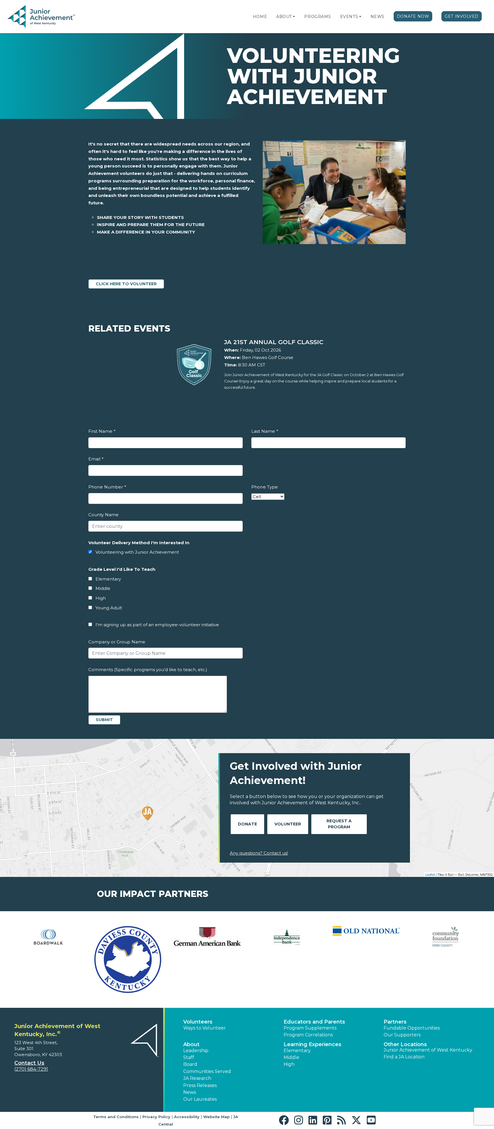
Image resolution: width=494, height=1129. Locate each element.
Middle (102, 588)
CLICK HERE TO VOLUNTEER (126, 283)
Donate (247, 824)
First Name (101, 431)
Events (349, 16)
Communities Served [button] (207, 1071)
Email (95, 459)
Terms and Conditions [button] (116, 1116)
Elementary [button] (297, 1050)
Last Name (264, 431)
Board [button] (190, 1064)
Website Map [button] (216, 1116)
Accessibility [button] (187, 1116)
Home (260, 16)
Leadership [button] (195, 1050)
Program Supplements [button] (310, 1028)
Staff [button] (188, 1057)
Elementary (108, 579)
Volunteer (287, 824)
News (377, 16)
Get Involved (462, 16)
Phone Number (107, 487)
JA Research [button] (197, 1078)
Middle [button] (291, 1057)
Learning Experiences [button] (312, 1044)
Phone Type (264, 487)
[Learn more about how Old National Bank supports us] (366, 931)
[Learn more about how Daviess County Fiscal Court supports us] (127, 959)
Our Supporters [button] (402, 1035)
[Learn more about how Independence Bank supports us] (286, 937)
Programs (317, 16)
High (100, 598)
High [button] (289, 1064)
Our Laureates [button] (200, 1099)
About (284, 16)
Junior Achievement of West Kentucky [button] (428, 1050)
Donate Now (413, 16)
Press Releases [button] (200, 1085)
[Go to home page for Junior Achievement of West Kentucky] (42, 17)
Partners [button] (395, 1021)
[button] (294, 16)
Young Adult (108, 608)
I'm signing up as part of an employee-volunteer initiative (157, 624)
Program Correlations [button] (308, 1035)
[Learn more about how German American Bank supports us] (207, 937)
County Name (103, 514)
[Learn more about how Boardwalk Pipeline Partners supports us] (48, 937)
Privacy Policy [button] (156, 1116)
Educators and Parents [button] (314, 1021)
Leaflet (430, 874)
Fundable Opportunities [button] (412, 1028)
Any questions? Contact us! (259, 853)
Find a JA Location (404, 1057)
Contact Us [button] (29, 1063)
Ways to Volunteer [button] (204, 1028)
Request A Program (339, 823)
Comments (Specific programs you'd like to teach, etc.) (147, 669)
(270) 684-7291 (31, 1069)
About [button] (191, 1044)
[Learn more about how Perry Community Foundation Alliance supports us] (445, 937)
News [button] (189, 1092)
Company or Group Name (116, 642)
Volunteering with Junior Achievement (137, 552)
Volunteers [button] (197, 1021)
